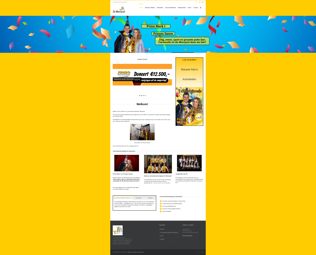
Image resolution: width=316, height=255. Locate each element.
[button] (200, 7)
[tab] (122, 198)
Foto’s (161, 235)
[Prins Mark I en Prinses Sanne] (126, 155)
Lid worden (189, 59)
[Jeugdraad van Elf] (189, 155)
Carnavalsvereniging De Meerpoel (169, 232)
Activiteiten (189, 79)
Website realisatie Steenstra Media (136, 252)
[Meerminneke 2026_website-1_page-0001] (189, 87)
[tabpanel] (134, 205)
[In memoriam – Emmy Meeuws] (142, 80)
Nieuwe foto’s (189, 69)
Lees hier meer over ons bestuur (161, 183)
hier (137, 146)
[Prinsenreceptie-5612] (158, 155)
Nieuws (162, 229)
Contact (162, 239)
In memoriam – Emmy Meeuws (124, 88)
